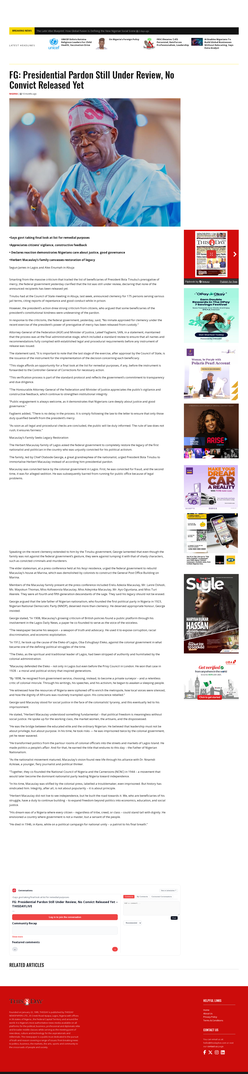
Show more (17, 937)
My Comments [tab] (142, 897)
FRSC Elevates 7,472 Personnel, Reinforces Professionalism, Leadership (173, 42)
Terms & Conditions (213, 1020)
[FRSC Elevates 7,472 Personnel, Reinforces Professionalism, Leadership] (149, 43)
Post (174, 918)
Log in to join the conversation (65, 917)
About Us (208, 1013)
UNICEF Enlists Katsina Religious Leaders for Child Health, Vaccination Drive (76, 42)
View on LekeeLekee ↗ (168, 890)
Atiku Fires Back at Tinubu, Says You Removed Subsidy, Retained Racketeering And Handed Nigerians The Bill (99, 31)
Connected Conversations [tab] (161, 897)
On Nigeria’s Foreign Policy (124, 39)
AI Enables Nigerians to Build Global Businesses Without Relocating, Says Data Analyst (218, 43)
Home (206, 1009)
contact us (212, 1046)
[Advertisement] (95, 858)
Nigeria (13, 93)
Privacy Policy (210, 1016)
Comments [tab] (129, 897)
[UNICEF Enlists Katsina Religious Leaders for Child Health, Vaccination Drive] (54, 43)
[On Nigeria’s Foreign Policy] (101, 43)
